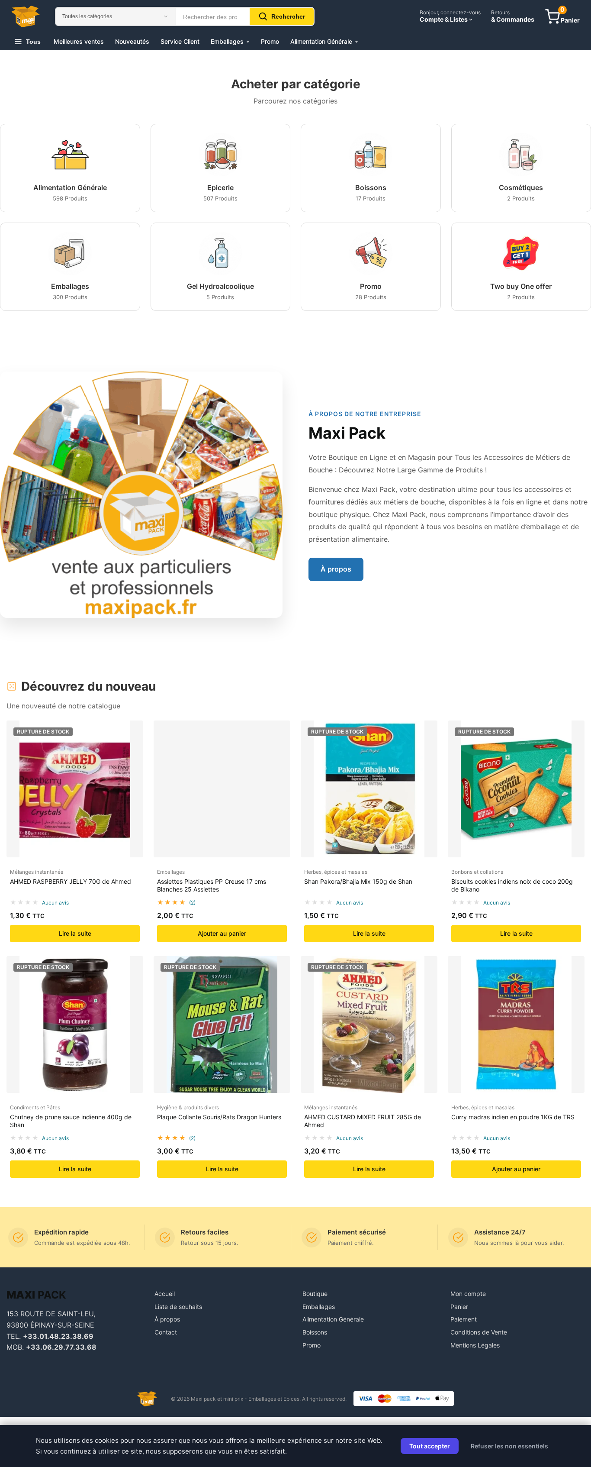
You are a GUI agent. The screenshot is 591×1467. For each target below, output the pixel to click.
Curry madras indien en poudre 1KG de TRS (513, 1117)
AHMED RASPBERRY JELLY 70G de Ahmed (70, 881)
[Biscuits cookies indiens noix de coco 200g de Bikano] (516, 789)
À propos (336, 569)
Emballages (227, 41)
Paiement (463, 1319)
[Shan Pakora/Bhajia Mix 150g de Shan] (369, 789)
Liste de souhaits (178, 1306)
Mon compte (468, 1293)
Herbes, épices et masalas (335, 872)
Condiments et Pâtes (35, 1107)
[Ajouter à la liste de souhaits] (133, 752)
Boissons (314, 1332)
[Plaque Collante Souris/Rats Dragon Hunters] (222, 1024)
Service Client (180, 41)
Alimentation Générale (321, 41)
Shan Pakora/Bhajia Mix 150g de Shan (358, 881)
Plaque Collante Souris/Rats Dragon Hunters (219, 1117)
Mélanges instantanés (36, 872)
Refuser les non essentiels (509, 1446)
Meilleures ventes (79, 41)
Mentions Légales (475, 1345)
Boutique (315, 1293)
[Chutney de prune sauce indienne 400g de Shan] (74, 1024)
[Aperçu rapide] (133, 735)
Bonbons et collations (477, 872)
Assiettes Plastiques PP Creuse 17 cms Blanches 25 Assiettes (211, 885)
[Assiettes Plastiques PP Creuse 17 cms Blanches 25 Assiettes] (222, 789)
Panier (459, 1306)
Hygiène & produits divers (188, 1107)
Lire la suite (75, 933)
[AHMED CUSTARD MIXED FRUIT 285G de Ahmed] (369, 1024)
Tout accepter (429, 1446)
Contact (165, 1332)
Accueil (164, 1293)
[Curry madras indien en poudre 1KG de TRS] (516, 1024)
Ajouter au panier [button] (222, 933)
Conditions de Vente (478, 1332)
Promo (270, 41)
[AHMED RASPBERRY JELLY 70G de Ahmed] (74, 789)
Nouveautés (132, 41)
